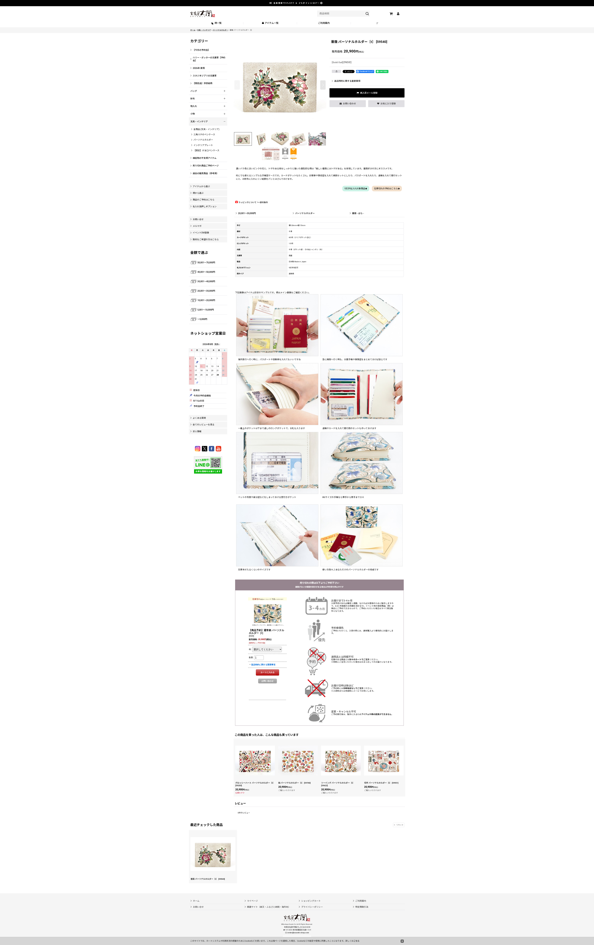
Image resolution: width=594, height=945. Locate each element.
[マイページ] (398, 13)
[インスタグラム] (198, 448)
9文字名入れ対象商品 (354, 188)
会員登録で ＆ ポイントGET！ (296, 3)
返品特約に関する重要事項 (347, 81)
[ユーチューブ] (218, 448)
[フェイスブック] (212, 448)
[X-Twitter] (205, 448)
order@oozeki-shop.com (298, 933)
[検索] (367, 13)
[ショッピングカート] (391, 13)
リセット (400, 825)
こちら (356, 941)
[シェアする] (336, 71)
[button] (378, 23)
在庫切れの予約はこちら (386, 188)
